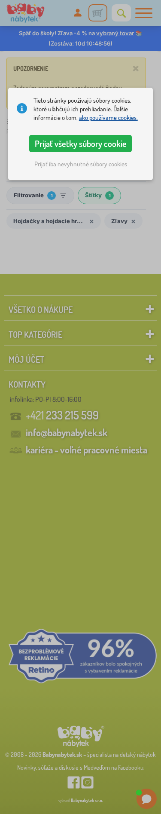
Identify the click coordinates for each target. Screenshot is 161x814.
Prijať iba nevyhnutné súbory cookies (80, 164)
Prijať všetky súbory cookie (81, 143)
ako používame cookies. (108, 117)
